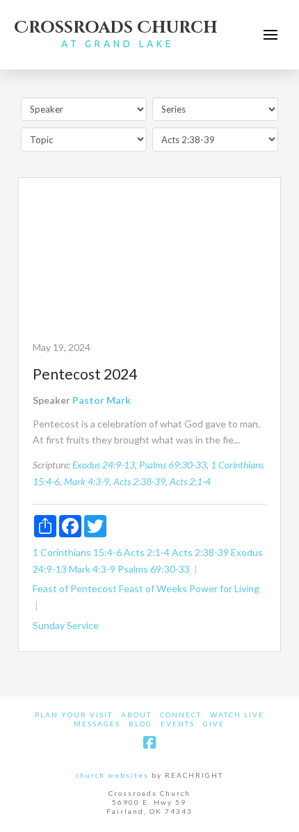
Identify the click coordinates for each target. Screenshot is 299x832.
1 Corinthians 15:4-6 (77, 552)
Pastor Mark (101, 400)
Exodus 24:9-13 (103, 465)
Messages (97, 723)
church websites (112, 775)
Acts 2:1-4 (190, 481)
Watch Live (237, 714)
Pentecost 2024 (85, 373)
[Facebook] (149, 742)
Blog (140, 723)
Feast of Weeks (153, 588)
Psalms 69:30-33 (173, 465)
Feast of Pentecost (75, 588)
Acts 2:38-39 (139, 481)
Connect (181, 714)
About (136, 714)
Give (214, 723)
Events (178, 723)
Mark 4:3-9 (86, 481)
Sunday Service (66, 625)
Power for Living (224, 588)
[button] (270, 34)
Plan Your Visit (74, 714)
